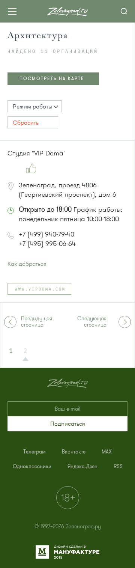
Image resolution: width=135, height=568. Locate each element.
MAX (107, 451)
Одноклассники (32, 466)
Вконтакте (74, 451)
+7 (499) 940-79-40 (46, 234)
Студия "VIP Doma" (37, 153)
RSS (118, 466)
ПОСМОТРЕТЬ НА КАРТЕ (52, 78)
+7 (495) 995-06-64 (47, 243)
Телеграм (34, 451)
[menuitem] (34, 451)
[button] (35, 106)
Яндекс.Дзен (83, 466)
